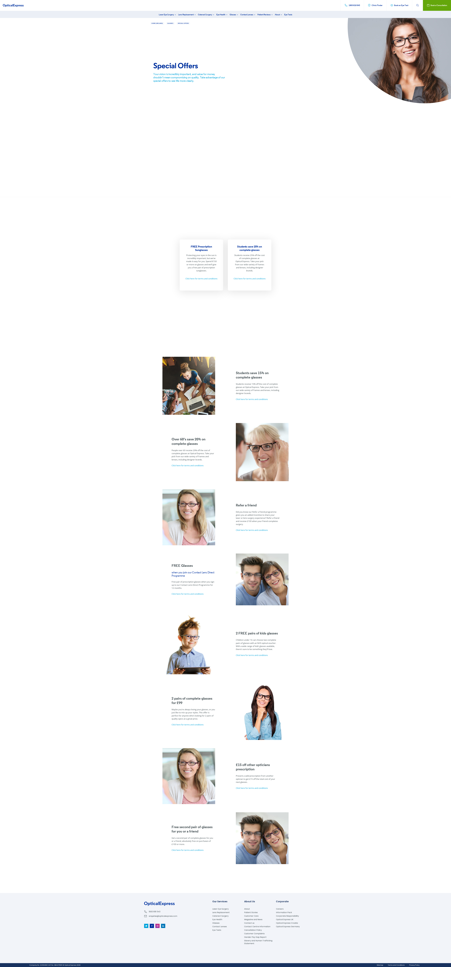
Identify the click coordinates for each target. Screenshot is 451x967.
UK (284, 919)
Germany (288, 926)
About (277, 14)
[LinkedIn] (163, 926)
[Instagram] (157, 926)
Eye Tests (288, 14)
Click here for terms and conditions (201, 278)
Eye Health (221, 14)
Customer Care (251, 916)
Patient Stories (251, 912)
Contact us (249, 923)
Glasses (233, 14)
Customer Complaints (254, 933)
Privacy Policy (414, 965)
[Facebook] (152, 926)
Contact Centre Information (257, 926)
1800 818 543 (154, 911)
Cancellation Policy (253, 930)
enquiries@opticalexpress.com (163, 916)
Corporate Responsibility (287, 916)
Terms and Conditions (396, 965)
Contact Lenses (247, 14)
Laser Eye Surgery (166, 14)
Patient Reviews (264, 14)
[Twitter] (146, 926)
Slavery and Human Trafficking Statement (258, 942)
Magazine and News (253, 919)
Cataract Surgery (205, 14)
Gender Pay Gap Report (255, 937)
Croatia (287, 923)
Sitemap (380, 965)
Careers (280, 909)
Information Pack (284, 912)
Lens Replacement (186, 14)
